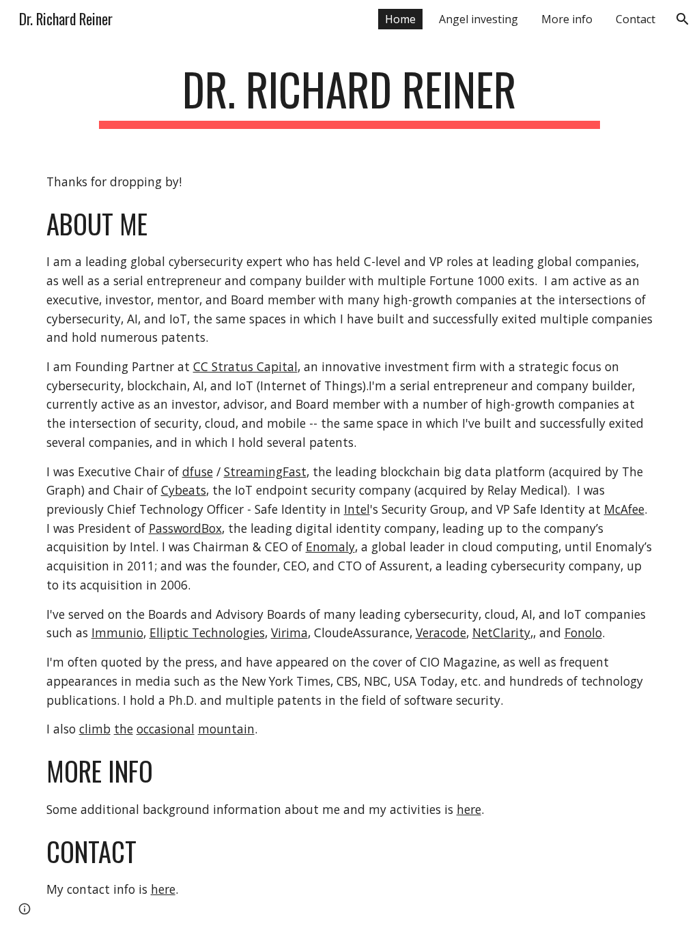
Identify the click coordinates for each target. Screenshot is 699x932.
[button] (682, 19)
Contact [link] (635, 19)
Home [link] (400, 19)
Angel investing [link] (478, 19)
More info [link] (567, 19)
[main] (349, 95)
